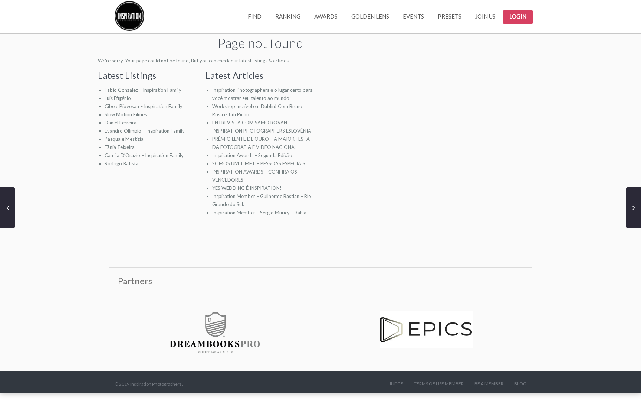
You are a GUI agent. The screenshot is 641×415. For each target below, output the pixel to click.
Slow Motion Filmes (126, 114)
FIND (255, 16)
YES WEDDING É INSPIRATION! (247, 188)
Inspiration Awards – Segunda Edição (252, 155)
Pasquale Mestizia (124, 139)
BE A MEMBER (488, 383)
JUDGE (396, 383)
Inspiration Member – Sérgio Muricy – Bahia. (260, 212)
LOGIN (517, 16)
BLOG (520, 383)
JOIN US (485, 16)
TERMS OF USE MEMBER (439, 383)
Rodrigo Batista (121, 163)
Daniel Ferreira (121, 123)
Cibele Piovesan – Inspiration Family (144, 106)
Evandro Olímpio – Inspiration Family (145, 131)
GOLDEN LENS (370, 16)
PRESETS (449, 16)
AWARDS (326, 16)
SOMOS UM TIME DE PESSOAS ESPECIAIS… (260, 163)
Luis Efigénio (118, 98)
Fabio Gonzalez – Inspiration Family (143, 90)
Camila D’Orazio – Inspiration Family (144, 155)
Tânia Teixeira (120, 147)
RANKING (287, 16)
